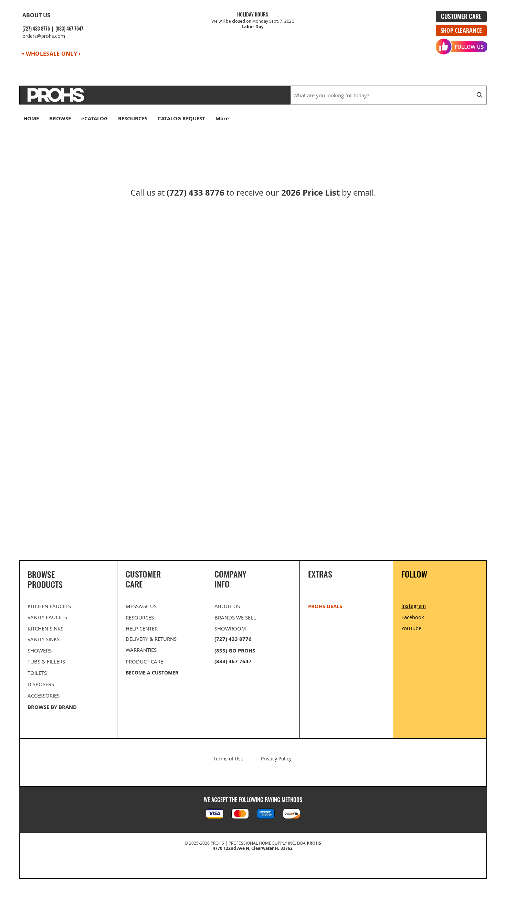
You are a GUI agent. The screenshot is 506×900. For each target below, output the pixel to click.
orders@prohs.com (43, 36)
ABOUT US (36, 15)
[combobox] (388, 95)
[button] (482, 120)
